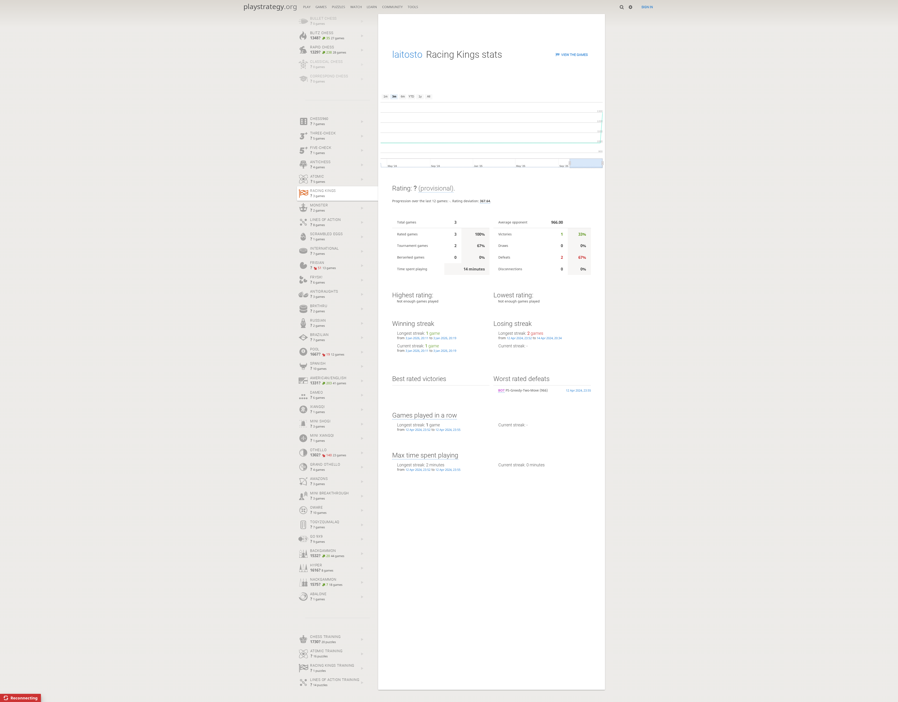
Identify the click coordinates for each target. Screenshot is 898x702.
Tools (413, 7)
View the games (574, 55)
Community (392, 7)
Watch (356, 7)
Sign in (647, 7)
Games (321, 7)
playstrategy (270, 6)
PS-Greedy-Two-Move (518, 390)
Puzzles (338, 7)
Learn (372, 7)
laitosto (407, 54)
